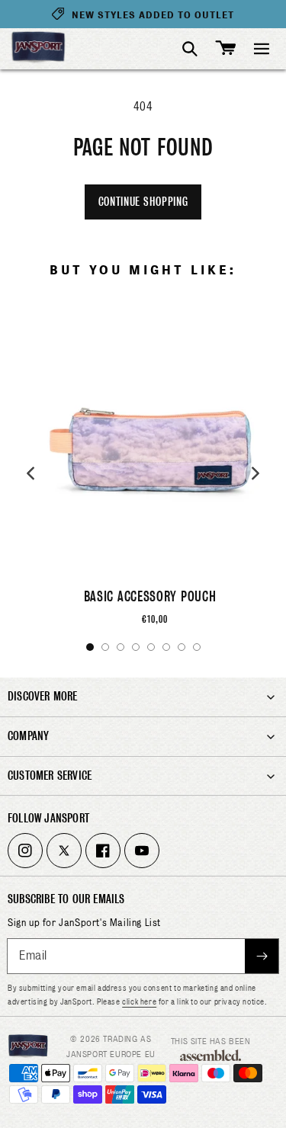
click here (139, 1001)
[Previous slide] (30, 473)
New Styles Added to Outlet (153, 15)
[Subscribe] (261, 956)
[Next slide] (255, 473)
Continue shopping (143, 202)
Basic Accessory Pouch (150, 596)
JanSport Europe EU (111, 1054)
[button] (261, 49)
